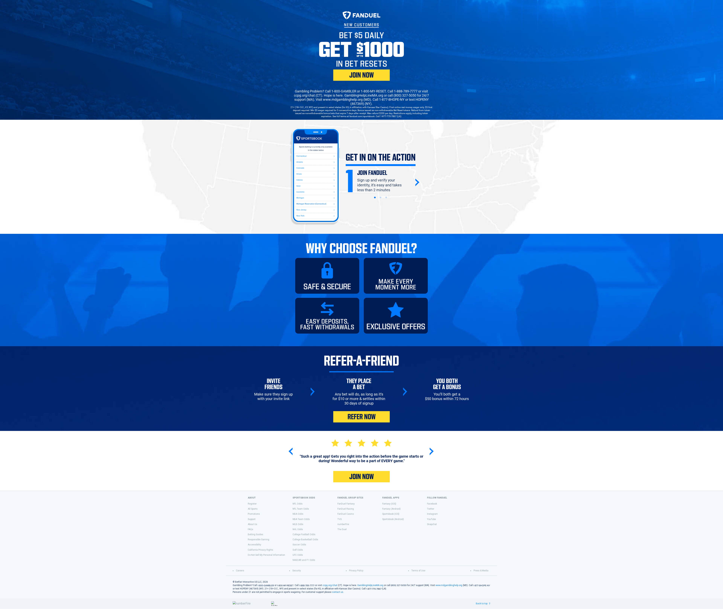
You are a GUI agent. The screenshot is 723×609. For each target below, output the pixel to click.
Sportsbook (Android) (393, 519)
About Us (252, 524)
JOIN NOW (361, 75)
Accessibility (254, 544)
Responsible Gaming (258, 539)
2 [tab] (380, 198)
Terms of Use (418, 570)
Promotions (254, 514)
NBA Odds (298, 514)
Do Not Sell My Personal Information (266, 555)
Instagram (432, 514)
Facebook (432, 503)
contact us (337, 592)
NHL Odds (298, 529)
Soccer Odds (299, 544)
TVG (339, 519)
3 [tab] (386, 198)
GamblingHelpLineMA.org (370, 585)
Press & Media (481, 570)
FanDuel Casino (345, 514)
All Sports (253, 509)
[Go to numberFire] (250, 603)
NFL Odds (298, 503)
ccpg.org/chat (330, 585)
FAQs (250, 529)
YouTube (431, 519)
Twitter (430, 509)
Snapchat (432, 524)
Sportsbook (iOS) (390, 514)
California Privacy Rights (260, 550)
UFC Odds (298, 555)
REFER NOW (362, 417)
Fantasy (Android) (391, 509)
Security (296, 570)
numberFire (343, 524)
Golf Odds (298, 550)
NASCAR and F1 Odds (304, 560)
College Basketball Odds (305, 539)
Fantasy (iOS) (389, 503)
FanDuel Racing (345, 509)
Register (252, 503)
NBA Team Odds (301, 519)
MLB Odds (298, 524)
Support (251, 519)
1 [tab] (375, 198)
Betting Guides (255, 534)
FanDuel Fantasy (346, 503)
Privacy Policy (356, 570)
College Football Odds (304, 534)
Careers (240, 570)
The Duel (342, 529)
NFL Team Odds (301, 509)
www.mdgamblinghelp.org (448, 585)
